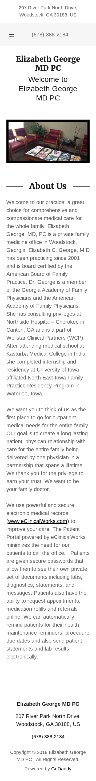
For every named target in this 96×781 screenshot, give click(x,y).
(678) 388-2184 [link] (50, 34)
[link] (48, 64)
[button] (11, 34)
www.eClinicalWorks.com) (38, 521)
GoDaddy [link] (61, 768)
